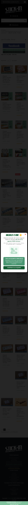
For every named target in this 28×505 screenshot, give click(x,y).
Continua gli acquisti (14, 267)
